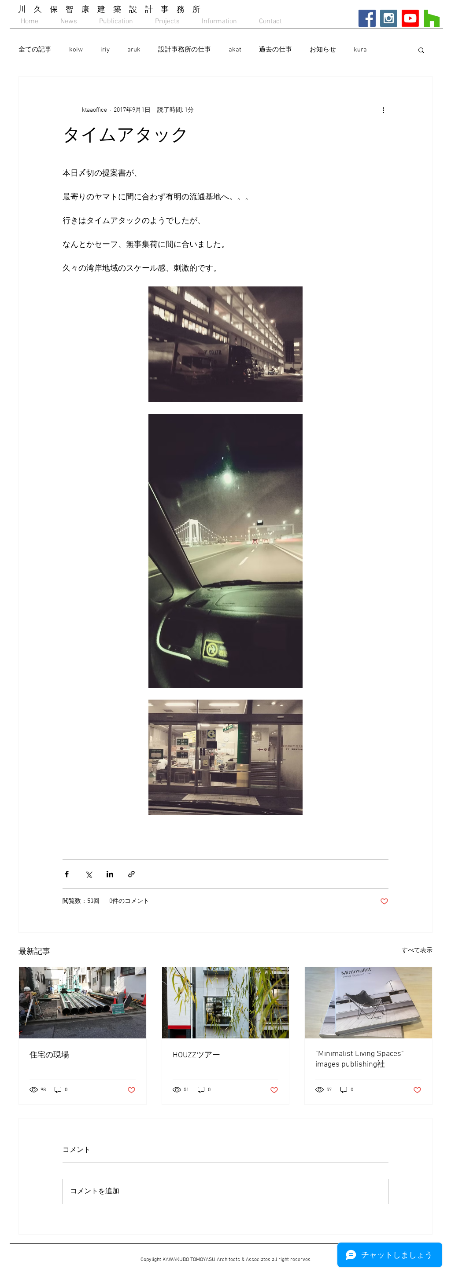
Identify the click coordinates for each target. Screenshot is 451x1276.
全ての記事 (35, 50)
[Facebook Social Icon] (367, 18)
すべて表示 (417, 950)
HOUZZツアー (196, 1055)
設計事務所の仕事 (184, 50)
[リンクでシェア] (131, 874)
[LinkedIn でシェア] (110, 874)
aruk (133, 50)
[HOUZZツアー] (225, 1002)
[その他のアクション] (383, 110)
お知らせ (323, 50)
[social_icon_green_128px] (431, 18)
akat (235, 50)
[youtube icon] (410, 18)
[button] (421, 49)
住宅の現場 (49, 1055)
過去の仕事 (275, 50)
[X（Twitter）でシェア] (88, 874)
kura (360, 50)
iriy (105, 50)
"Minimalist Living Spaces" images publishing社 (359, 1059)
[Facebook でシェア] (67, 874)
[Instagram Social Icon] (388, 18)
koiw (76, 50)
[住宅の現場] (82, 1002)
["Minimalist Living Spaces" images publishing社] (368, 1002)
